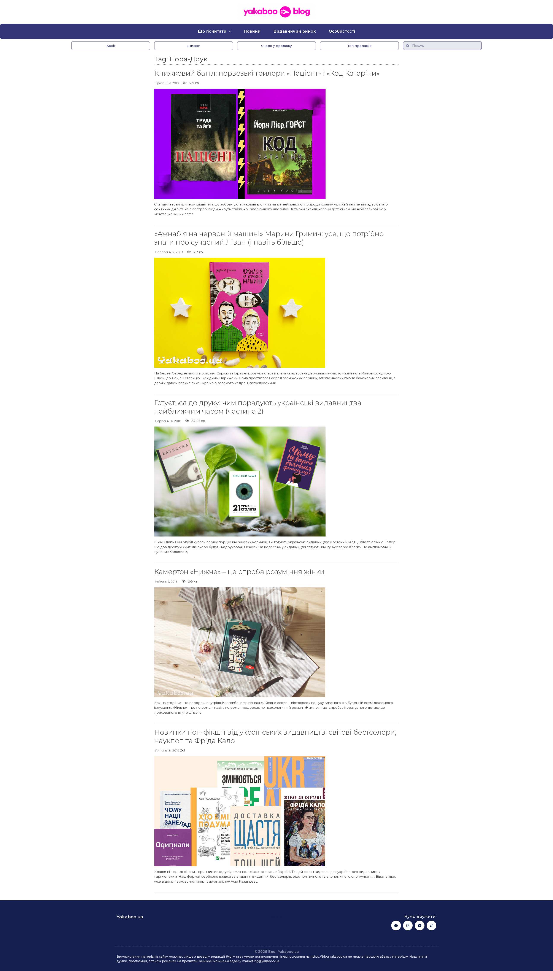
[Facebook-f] (396, 925)
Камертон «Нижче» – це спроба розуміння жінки (239, 571)
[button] (110, 45)
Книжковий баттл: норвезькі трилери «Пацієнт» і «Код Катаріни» (267, 73)
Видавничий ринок (294, 31)
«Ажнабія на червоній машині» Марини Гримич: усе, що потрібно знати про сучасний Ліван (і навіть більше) (269, 237)
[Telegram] (419, 925)
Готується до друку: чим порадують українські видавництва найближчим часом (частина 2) (257, 406)
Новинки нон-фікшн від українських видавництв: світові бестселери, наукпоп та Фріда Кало (275, 736)
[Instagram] (408, 925)
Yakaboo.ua (130, 916)
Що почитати (212, 31)
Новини (252, 31)
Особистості (342, 31)
